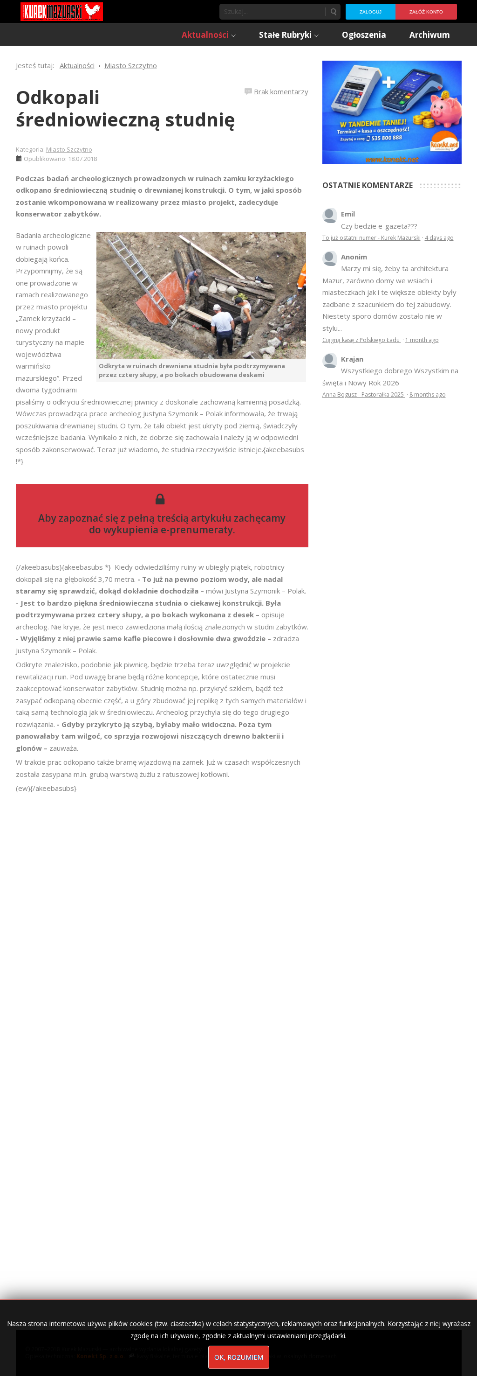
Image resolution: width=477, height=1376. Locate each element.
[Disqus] (162, 925)
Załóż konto (426, 11)
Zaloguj (371, 11)
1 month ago (422, 340)
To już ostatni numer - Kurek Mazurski (371, 238)
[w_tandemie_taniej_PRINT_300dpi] (392, 111)
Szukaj (333, 12)
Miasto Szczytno (69, 149)
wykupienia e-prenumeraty (168, 529)
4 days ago (439, 238)
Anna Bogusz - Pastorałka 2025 (363, 394)
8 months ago (427, 394)
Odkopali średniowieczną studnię (125, 108)
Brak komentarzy (281, 91)
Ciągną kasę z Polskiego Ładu (361, 340)
